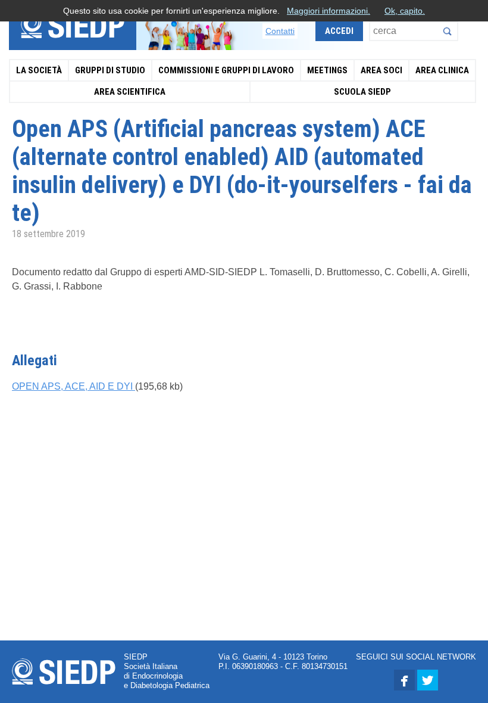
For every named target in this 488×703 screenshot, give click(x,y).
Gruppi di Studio (110, 70)
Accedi (339, 31)
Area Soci (381, 70)
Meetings (327, 70)
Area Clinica (442, 70)
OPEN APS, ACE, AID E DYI (73, 386)
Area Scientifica (129, 91)
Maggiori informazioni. (328, 10)
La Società (39, 70)
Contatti (280, 31)
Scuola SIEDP (362, 91)
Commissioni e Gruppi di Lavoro (226, 70)
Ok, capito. (404, 10)
